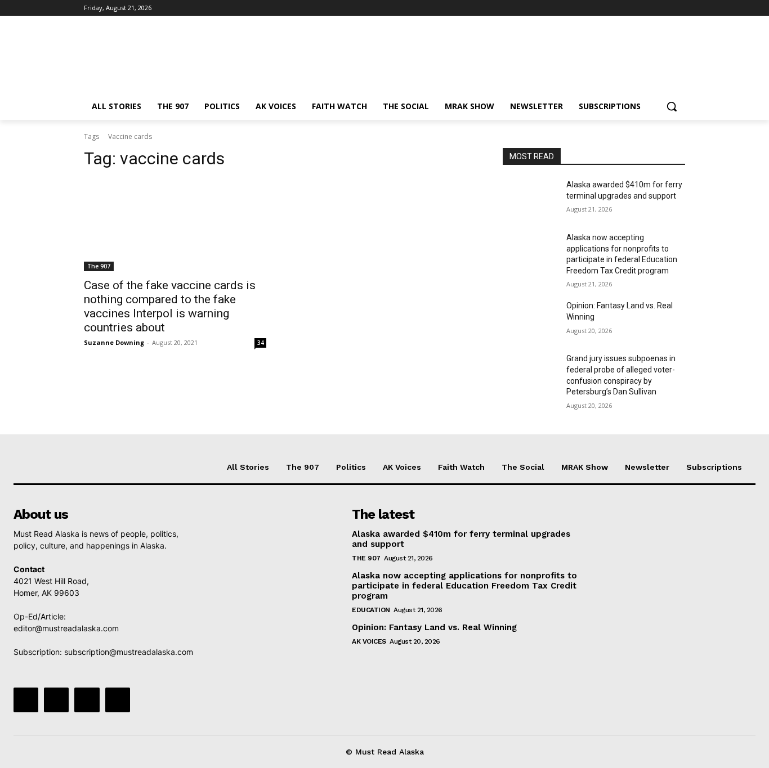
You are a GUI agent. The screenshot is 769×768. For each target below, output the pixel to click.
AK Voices (369, 641)
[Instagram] (631, 8)
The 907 (98, 266)
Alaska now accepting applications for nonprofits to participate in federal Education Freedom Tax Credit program (464, 586)
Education (371, 610)
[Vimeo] (662, 8)
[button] (671, 106)
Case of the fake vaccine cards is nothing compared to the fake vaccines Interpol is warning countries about (170, 306)
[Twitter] (647, 8)
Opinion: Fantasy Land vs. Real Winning (436, 627)
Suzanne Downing (114, 342)
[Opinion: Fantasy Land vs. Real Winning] (530, 319)
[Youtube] (678, 8)
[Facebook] (616, 8)
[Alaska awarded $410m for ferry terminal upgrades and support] (530, 198)
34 (260, 343)
